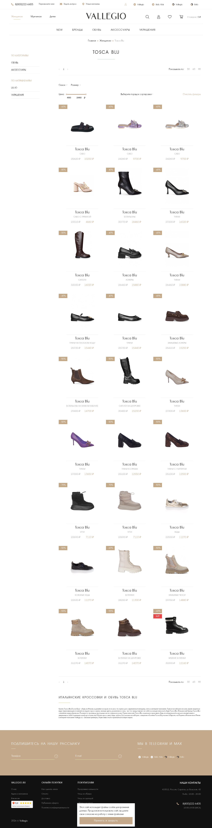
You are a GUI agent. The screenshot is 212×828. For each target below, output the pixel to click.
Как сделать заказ (50, 789)
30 (188, 69)
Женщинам (17, 16)
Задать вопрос (70, 4)
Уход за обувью (85, 794)
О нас (14, 789)
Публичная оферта (50, 803)
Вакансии (15, 798)
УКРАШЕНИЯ (17, 95)
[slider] (66, 94)
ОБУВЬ (14, 62)
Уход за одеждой (85, 798)
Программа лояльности (88, 789)
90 (199, 69)
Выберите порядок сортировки (136, 94)
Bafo (196, 4)
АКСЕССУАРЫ (18, 70)
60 (194, 69)
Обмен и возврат (85, 803)
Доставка (46, 798)
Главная (92, 40)
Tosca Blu (82, 149)
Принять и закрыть (106, 820)
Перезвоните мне (46, 4)
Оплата (45, 794)
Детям (53, 16)
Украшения (147, 29)
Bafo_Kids (160, 4)
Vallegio (140, 4)
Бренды (77, 29)
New (60, 29)
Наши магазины (93, 4)
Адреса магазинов (19, 794)
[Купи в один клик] (82, 143)
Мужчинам (36, 16)
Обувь (96, 29)
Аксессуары (120, 29)
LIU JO (14, 87)
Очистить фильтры (192, 94)
